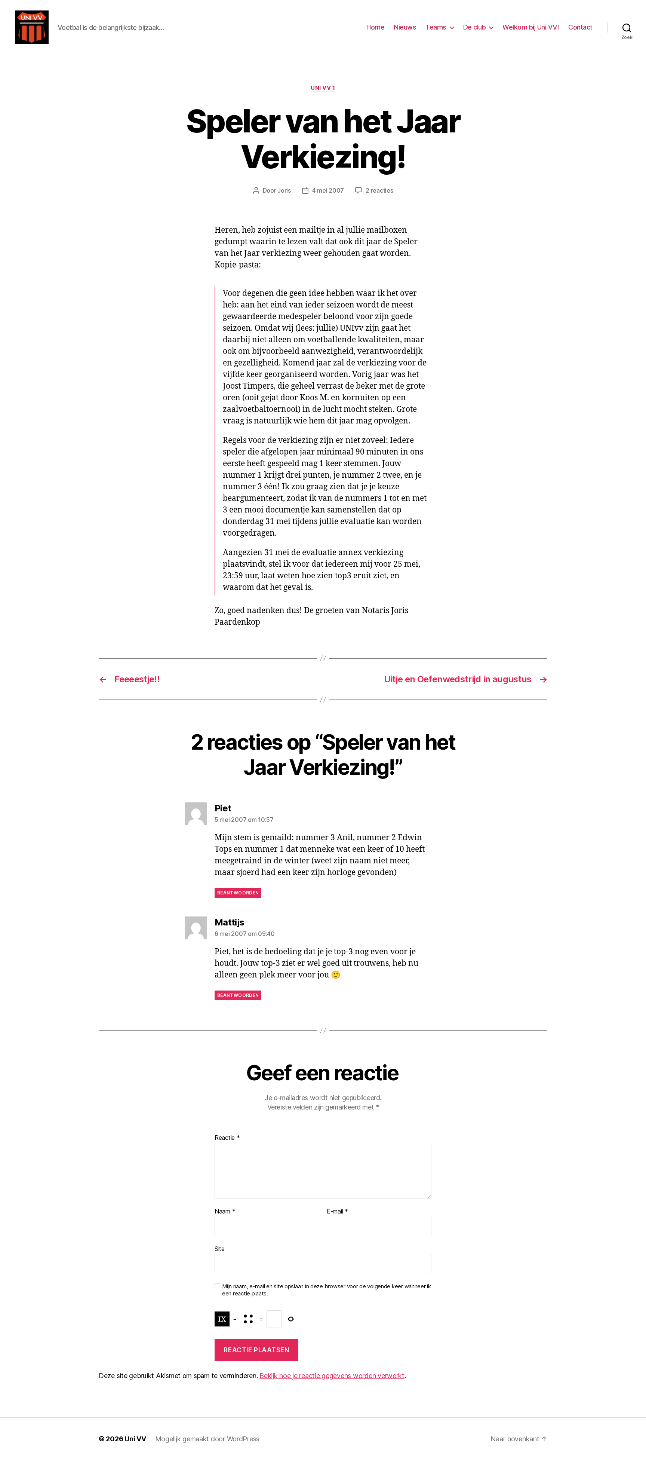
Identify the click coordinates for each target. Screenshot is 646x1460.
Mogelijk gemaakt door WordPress (207, 1439)
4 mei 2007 (328, 190)
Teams (435, 27)
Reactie (227, 1138)
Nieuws (405, 27)
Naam (225, 1211)
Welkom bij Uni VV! (530, 27)
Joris (284, 190)
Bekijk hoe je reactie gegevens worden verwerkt (331, 1376)
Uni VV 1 (323, 88)
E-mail (337, 1211)
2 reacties (379, 190)
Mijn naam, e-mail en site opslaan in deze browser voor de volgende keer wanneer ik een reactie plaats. (326, 1290)
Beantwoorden (238, 893)
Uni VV (135, 1439)
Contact (580, 27)
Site (220, 1248)
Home (375, 27)
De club (474, 27)
